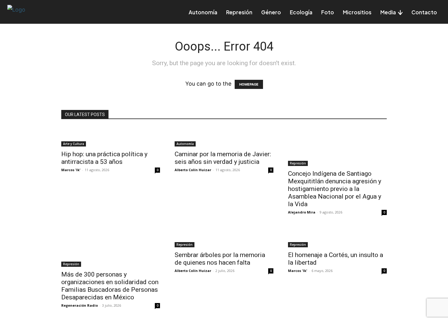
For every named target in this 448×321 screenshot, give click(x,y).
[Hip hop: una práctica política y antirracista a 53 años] (110, 136)
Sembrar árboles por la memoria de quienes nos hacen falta (220, 258)
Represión (298, 163)
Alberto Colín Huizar (193, 170)
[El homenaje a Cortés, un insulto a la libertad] (337, 237)
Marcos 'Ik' (70, 170)
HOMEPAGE (248, 84)
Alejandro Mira (301, 212)
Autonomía (185, 144)
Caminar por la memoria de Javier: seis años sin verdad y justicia (223, 157)
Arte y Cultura (73, 144)
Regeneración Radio (79, 305)
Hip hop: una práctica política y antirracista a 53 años (104, 157)
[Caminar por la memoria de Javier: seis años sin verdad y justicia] (224, 136)
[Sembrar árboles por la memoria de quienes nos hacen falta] (224, 237)
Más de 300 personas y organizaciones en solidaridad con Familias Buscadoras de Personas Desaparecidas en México (109, 286)
